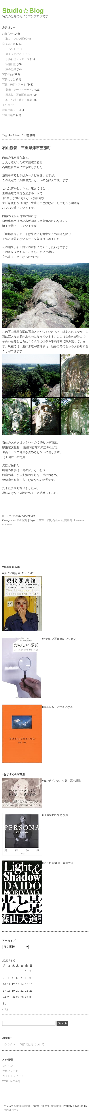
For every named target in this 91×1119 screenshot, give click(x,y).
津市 (48, 520)
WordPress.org (11, 1081)
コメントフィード (12, 1076)
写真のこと (8, 79)
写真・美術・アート (14, 84)
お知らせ (7, 33)
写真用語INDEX (11, 110)
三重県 (40, 520)
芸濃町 (68, 520)
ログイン (7, 1065)
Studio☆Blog (23, 10)
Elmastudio (55, 1105)
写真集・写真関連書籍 (19, 94)
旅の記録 (11, 69)
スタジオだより (15, 54)
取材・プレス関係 (16, 38)
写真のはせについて (32, 1044)
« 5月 (5, 1009)
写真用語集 (8, 115)
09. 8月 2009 (10, 516)
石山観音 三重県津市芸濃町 (26, 148)
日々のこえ (8, 43)
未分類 (6, 105)
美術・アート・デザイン (20, 89)
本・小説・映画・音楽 (19, 99)
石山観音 (57, 520)
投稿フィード (10, 1070)
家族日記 (11, 64)
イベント (11, 49)
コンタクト (8, 1044)
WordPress (11, 1110)
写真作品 (7, 74)
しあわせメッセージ (17, 59)
